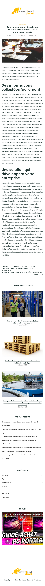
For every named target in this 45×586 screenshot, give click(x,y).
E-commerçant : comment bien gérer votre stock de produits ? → (22, 273)
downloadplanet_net (17, 35)
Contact (30, 580)
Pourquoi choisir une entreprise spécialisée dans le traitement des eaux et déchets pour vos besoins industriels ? (22, 403)
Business (22, 24)
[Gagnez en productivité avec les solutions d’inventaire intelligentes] (22, 304)
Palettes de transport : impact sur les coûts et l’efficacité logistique (22, 362)
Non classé (5, 493)
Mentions (37, 580)
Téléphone (5, 497)
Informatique (6, 482)
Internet (4, 486)
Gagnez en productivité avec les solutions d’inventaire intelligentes (22, 322)
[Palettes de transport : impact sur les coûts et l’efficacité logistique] (22, 344)
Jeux (3, 490)
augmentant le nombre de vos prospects (17, 127)
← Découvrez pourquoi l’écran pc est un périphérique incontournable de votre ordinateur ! (18, 268)
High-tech (5, 479)
